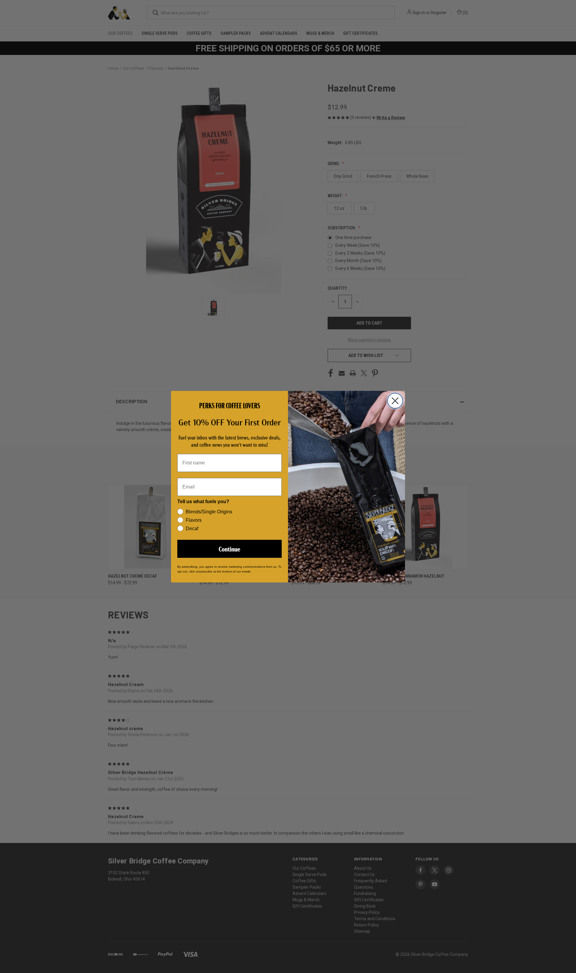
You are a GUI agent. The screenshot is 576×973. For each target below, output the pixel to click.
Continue (229, 548)
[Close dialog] (395, 400)
